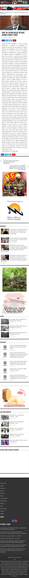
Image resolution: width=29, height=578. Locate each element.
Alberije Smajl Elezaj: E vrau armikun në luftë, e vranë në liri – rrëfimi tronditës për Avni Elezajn (18, 239)
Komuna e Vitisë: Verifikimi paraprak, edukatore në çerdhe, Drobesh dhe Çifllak (18, 347)
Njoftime (2, 513)
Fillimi (2, 12)
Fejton (1, 506)
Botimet (2, 503)
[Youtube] (16, 521)
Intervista (2, 493)
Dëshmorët (2, 488)
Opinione (7, 12)
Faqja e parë (3, 483)
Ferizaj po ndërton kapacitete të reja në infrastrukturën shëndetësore (11, 161)
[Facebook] (13, 521)
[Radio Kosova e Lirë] (14, 2)
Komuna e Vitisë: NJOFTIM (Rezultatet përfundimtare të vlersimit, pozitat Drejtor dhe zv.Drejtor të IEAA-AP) (18, 363)
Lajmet (1, 485)
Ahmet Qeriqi (3, 508)
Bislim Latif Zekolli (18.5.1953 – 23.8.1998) (9, 538)
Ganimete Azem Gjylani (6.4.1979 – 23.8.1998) (10, 536)
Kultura (2, 496)
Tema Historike (3, 498)
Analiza (2, 490)
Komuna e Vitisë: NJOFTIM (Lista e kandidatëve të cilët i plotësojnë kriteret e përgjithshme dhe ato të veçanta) (19, 377)
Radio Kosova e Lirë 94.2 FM (14, 557)
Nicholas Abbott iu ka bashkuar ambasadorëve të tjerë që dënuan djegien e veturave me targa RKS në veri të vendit (17, 167)
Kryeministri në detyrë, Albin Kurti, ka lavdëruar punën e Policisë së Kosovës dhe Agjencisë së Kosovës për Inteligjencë (13, 550)
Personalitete (3, 501)
